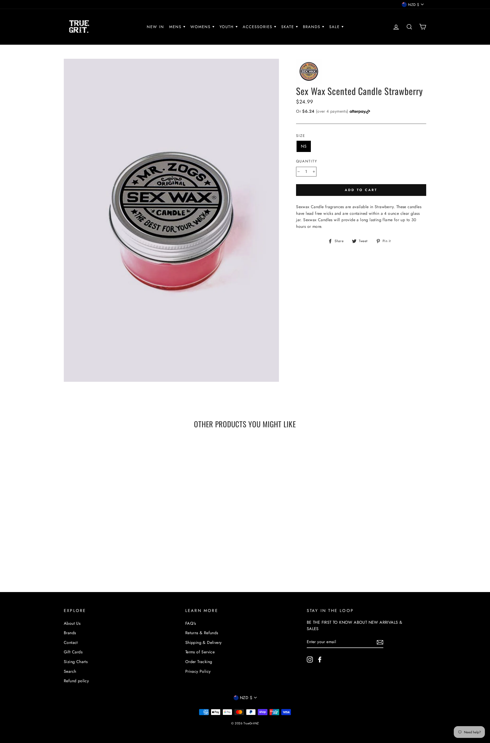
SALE (335, 27)
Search (70, 671)
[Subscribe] (380, 642)
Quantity (306, 161)
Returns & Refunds (201, 633)
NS (304, 146)
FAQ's (190, 623)
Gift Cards (73, 652)
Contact (71, 642)
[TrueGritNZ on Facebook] (320, 659)
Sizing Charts (76, 662)
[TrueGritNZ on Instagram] (310, 659)
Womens (201, 27)
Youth (227, 27)
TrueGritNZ (251, 723)
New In (155, 27)
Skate (288, 27)
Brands (312, 27)
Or (323, 111)
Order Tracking (198, 662)
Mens (176, 27)
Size (300, 135)
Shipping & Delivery (203, 642)
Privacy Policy (198, 671)
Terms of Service (200, 652)
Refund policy (76, 681)
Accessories (258, 27)
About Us (72, 623)
